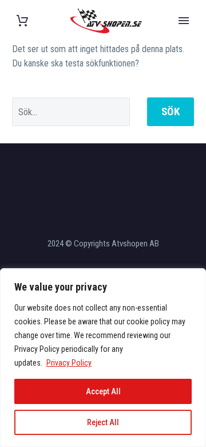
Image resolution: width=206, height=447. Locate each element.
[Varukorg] (22, 21)
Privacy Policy (69, 362)
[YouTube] (117, 174)
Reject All (103, 422)
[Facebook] (88, 174)
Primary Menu (183, 20)
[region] (103, 357)
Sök (170, 111)
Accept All (103, 391)
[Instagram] (103, 174)
